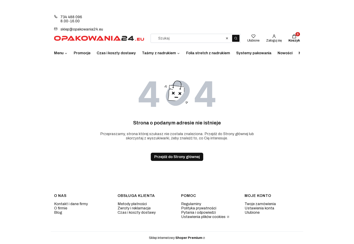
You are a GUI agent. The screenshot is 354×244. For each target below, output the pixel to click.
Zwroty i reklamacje (134, 208)
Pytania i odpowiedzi (198, 212)
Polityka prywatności (198, 208)
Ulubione (252, 212)
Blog (58, 212)
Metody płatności (132, 204)
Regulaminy (191, 204)
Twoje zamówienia (260, 204)
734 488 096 (71, 17)
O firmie (60, 208)
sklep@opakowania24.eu (81, 29)
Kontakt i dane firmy (71, 204)
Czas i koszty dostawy (137, 212)
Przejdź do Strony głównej (177, 157)
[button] (235, 38)
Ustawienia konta (259, 208)
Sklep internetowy (175, 237)
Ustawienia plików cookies (203, 217)
